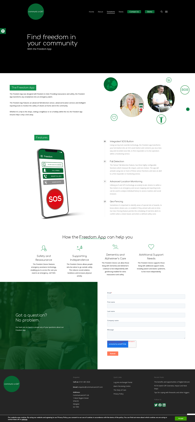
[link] (3, 31)
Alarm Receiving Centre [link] (122, 386)
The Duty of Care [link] (120, 390)
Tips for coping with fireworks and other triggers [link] (171, 392)
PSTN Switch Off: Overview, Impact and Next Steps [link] (170, 387)
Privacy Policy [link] (118, 394)
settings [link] (24, 419)
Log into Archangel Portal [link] (123, 382)
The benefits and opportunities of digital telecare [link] (172, 382)
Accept (180, 418)
